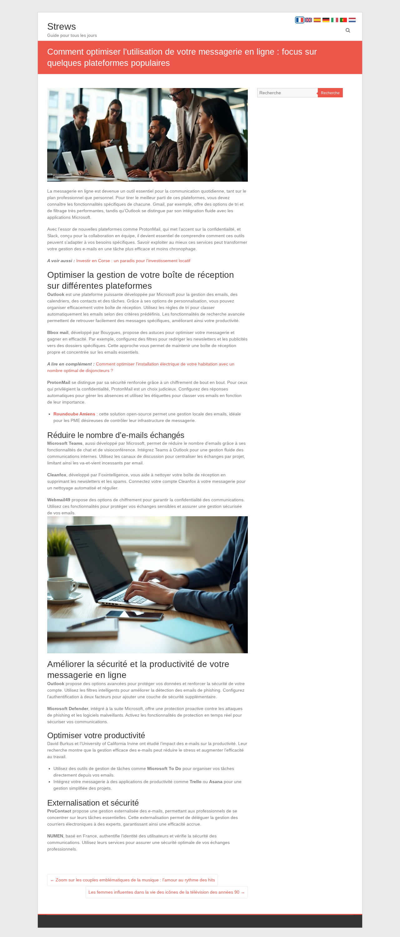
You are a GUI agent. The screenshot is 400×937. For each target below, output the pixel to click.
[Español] (317, 19)
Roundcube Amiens (74, 413)
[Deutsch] (326, 19)
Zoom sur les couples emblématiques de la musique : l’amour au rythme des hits (132, 879)
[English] (308, 19)
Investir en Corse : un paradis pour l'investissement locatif (133, 260)
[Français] (299, 19)
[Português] (343, 19)
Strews (61, 26)
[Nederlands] (352, 19)
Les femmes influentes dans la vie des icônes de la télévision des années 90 (166, 892)
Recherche (330, 93)
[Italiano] (334, 19)
